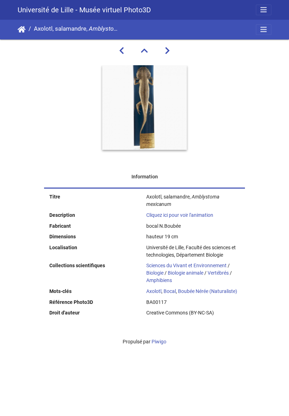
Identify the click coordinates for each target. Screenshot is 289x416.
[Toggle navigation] (263, 10)
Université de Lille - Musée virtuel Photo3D (84, 10)
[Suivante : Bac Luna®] (167, 50)
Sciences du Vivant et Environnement (186, 265)
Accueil (22, 29)
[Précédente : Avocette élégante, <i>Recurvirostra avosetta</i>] (122, 50)
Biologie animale (185, 273)
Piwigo (159, 341)
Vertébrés (218, 273)
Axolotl (153, 291)
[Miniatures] (144, 50)
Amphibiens (159, 280)
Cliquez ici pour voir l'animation (179, 215)
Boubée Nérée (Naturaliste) (207, 291)
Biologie (155, 273)
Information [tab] (144, 176)
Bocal (170, 291)
